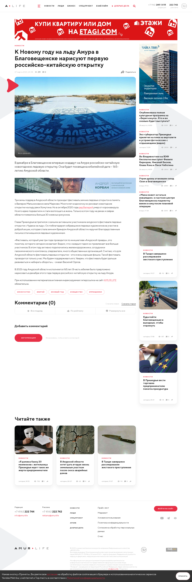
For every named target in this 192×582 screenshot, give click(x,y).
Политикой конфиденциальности (86, 578)
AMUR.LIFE (110, 280)
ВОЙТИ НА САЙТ (165, 509)
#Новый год (57, 292)
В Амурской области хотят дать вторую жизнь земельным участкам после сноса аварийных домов (74, 467)
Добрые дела (76, 528)
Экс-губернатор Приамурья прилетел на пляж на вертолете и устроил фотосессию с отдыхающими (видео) (157, 138)
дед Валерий (86, 207)
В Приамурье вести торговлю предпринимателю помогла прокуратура (155, 384)
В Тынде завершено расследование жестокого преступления (158, 256)
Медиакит (103, 513)
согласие (52, 574)
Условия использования (109, 518)
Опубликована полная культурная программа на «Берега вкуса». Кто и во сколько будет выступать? (154, 117)
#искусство (23, 292)
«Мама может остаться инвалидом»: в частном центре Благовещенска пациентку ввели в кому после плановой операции (157, 200)
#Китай (41, 292)
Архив (73, 523)
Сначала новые (112, 304)
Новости (49, 6)
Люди (61, 6)
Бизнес (71, 6)
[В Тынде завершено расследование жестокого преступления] (172, 273)
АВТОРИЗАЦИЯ (28, 338)
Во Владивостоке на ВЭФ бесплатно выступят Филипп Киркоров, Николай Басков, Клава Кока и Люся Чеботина (156, 160)
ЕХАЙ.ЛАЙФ (102, 6)
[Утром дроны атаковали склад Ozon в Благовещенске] (176, 185)
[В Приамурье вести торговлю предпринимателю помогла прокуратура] (172, 400)
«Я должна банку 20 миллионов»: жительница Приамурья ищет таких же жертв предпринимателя (34, 466)
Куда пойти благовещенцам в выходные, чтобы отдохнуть (153, 321)
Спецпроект (86, 6)
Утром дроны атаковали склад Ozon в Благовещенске (156, 180)
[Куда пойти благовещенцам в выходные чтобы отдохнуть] (172, 336)
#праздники (95, 292)
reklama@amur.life (50, 515)
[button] (175, 518)
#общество (76, 292)
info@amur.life (21, 515)
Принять (182, 576)
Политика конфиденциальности (113, 522)
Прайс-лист (103, 508)
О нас (100, 536)
